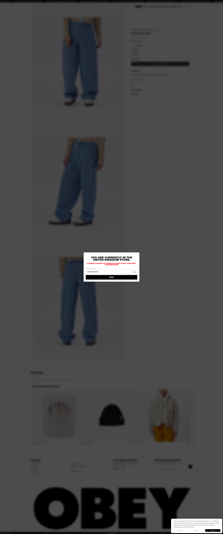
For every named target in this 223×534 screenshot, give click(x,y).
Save (111, 277)
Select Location (91, 268)
